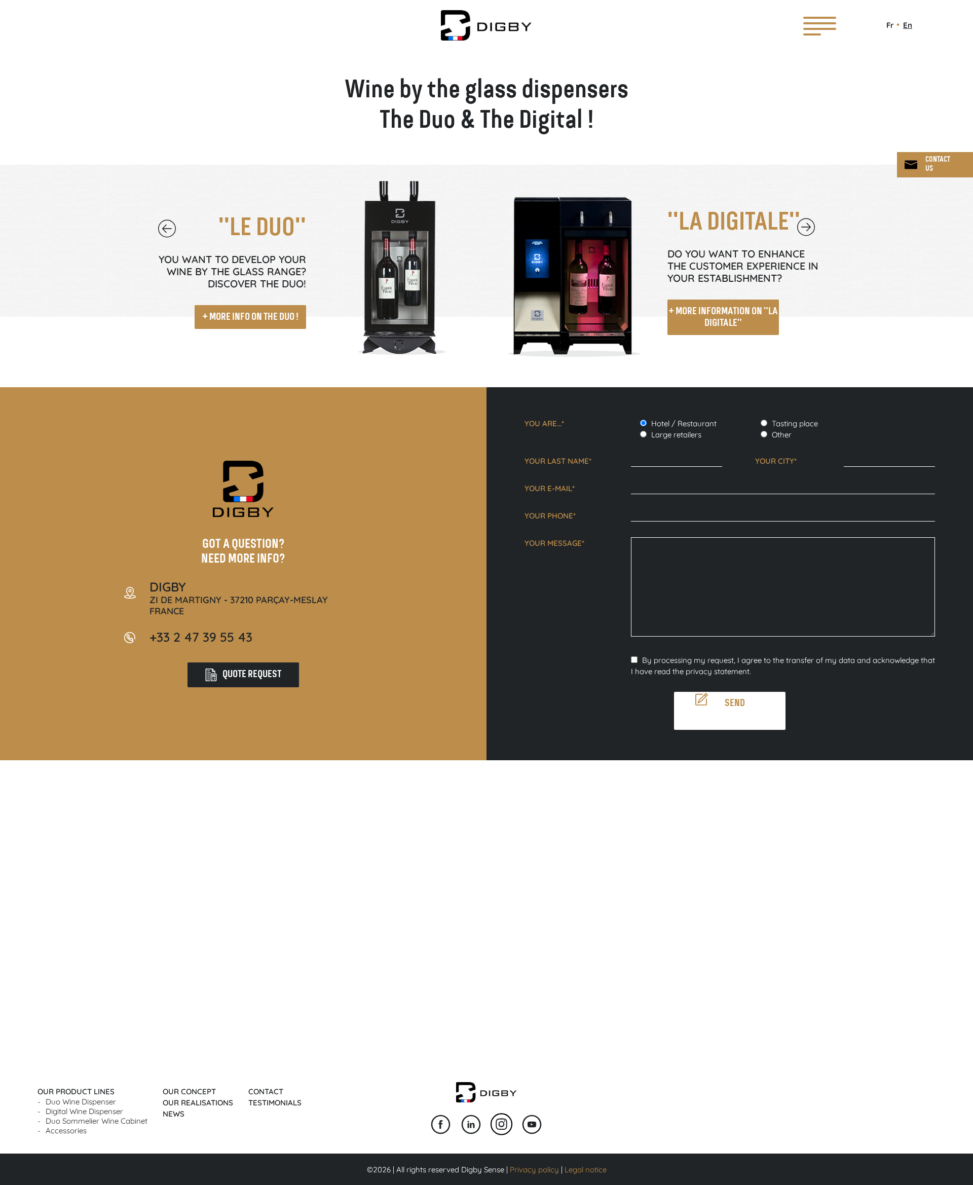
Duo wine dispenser (81, 1101)
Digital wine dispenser (84, 1111)
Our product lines (76, 1091)
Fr (890, 25)
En (907, 25)
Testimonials (275, 1102)
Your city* (776, 461)
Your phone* (550, 516)
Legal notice (586, 1169)
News (173, 1114)
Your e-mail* (550, 488)
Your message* (554, 543)
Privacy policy (534, 1169)
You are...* (544, 423)
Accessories (66, 1130)
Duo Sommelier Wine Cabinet (96, 1121)
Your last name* (558, 461)
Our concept (189, 1091)
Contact (265, 1091)
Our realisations (198, 1102)
